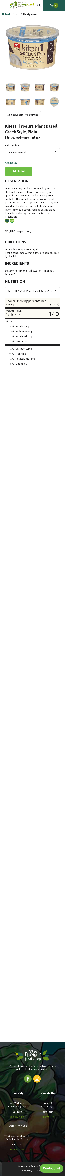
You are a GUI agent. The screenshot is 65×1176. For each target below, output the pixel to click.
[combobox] (32, 152)
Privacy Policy (26, 1171)
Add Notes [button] (11, 162)
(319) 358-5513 (48, 1117)
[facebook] (28, 1078)
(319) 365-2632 (17, 1149)
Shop (16, 14)
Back (8, 14)
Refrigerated (30, 14)
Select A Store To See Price (23, 114)
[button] (10, 87)
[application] (51, 1169)
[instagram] (37, 1078)
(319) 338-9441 (17, 1117)
